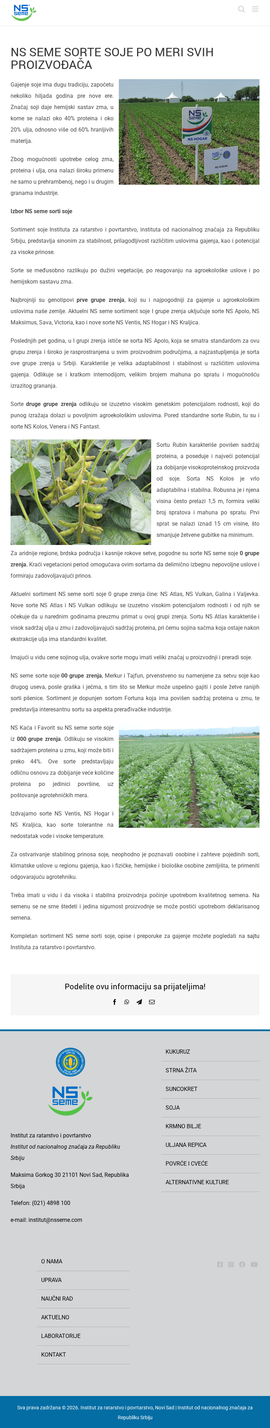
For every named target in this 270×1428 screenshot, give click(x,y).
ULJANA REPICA (186, 1145)
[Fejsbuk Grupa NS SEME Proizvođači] (242, 1264)
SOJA (173, 1107)
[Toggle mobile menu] (255, 9)
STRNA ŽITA (181, 1070)
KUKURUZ (178, 1051)
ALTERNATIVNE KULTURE (197, 1182)
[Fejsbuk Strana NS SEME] (220, 1264)
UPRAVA (51, 1280)
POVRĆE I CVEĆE (187, 1163)
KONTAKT (53, 1354)
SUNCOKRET (182, 1089)
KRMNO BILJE (183, 1126)
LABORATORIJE (61, 1336)
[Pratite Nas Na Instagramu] (231, 1264)
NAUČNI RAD (57, 1298)
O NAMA (51, 1261)
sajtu (253, 936)
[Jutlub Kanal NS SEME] (254, 1264)
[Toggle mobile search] (241, 9)
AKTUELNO (55, 1317)
